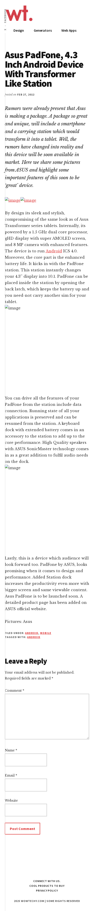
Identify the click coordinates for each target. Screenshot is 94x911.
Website (11, 801)
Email (11, 775)
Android (54, 251)
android (33, 637)
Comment (14, 691)
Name (11, 750)
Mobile (45, 633)
